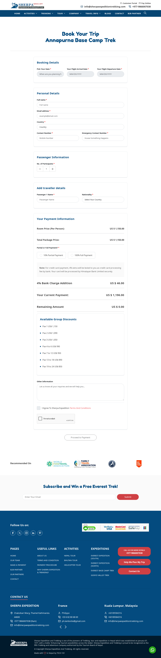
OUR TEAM (15, 560)
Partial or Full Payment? (48, 248)
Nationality (87, 194)
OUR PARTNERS (17, 574)
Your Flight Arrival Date (78, 69)
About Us (42, 555)
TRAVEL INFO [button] (92, 13)
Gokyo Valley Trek (100, 575)
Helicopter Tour (72, 565)
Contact (119, 13)
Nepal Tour (69, 555)
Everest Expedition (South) (100, 557)
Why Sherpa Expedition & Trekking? (48, 571)
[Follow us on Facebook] (12, 532)
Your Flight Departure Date (109, 69)
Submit (128, 497)
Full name (42, 100)
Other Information (45, 381)
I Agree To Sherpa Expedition (66, 408)
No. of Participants (46, 164)
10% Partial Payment (53, 255)
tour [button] (60, 13)
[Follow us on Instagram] (26, 532)
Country (41, 122)
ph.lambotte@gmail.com (73, 621)
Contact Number (45, 133)
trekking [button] (46, 13)
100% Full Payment (83, 255)
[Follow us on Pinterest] (40, 532)
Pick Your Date (44, 69)
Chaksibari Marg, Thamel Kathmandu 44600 (32, 615)
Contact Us (134, 571)
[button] (60, 626)
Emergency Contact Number (95, 133)
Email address (43, 111)
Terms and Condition (48, 560)
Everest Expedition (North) (100, 564)
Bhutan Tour (70, 560)
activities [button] (29, 13)
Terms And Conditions (80, 408)
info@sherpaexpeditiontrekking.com (105, 6)
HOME (17, 13)
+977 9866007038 (134, 551)
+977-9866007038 (141, 6)
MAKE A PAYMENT (18, 565)
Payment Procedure (47, 565)
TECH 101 (61, 653)
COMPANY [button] (74, 13)
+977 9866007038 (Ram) (25, 621)
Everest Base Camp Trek (102, 570)
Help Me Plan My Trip (134, 562)
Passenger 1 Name (45, 194)
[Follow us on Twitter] (19, 532)
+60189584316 (115, 617)
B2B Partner (134, 13)
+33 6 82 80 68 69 (70, 617)
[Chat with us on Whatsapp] (152, 649)
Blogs (108, 13)
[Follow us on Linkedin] (33, 532)
